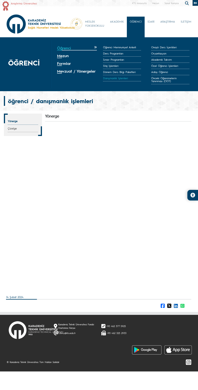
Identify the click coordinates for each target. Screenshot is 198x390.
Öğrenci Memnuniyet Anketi (119, 47)
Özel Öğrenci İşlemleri (164, 65)
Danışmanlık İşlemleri (115, 78)
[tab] (77, 48)
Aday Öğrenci (159, 72)
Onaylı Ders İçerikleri (164, 47)
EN (195, 2)
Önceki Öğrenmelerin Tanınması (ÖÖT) (164, 79)
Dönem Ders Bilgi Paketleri (119, 72)
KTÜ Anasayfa (139, 3)
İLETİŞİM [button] (186, 21)
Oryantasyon (158, 53)
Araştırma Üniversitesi (24, 3)
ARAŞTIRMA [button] (167, 21)
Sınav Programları (113, 59)
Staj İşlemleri (111, 65)
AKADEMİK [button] (117, 21)
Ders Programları (113, 53)
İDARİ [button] (151, 21)
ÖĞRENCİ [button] (136, 21)
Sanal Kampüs (172, 3)
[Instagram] (188, 362)
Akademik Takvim (161, 59)
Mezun (155, 3)
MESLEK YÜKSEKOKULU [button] (94, 23)
